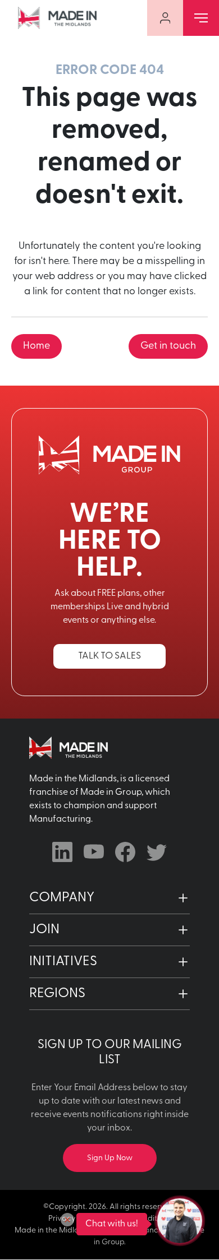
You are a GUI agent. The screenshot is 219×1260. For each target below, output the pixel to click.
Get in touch (168, 346)
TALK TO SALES (109, 656)
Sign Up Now (110, 1158)
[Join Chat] (179, 1220)
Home (36, 346)
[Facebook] (125, 852)
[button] (109, 898)
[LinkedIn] (62, 852)
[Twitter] (157, 852)
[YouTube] (94, 852)
